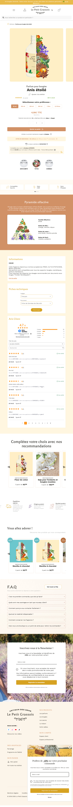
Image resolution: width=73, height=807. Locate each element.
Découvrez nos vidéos (14, 734)
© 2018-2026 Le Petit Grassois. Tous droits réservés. (24, 796)
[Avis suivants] (50, 423)
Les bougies (43, 717)
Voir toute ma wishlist (14, 765)
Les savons (43, 720)
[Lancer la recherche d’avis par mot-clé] (63, 348)
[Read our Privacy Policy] (56, 673)
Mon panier (14, 762)
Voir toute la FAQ (52, 587)
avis (25, 98)
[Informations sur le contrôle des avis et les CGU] (31, 334)
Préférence (44, 102)
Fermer (50, 797)
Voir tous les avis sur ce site (22, 336)
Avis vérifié (61, 353)
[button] (36, 191)
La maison (42, 723)
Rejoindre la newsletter (36, 682)
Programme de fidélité (14, 752)
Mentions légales (12, 793)
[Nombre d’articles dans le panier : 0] (52, 10)
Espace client (43, 736)
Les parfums (43, 713)
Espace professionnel (46, 739)
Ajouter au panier (35, 129)
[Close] (70, 747)
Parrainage (10, 749)
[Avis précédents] (22, 422)
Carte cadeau (43, 727)
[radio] (14, 106)
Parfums (12, 24)
